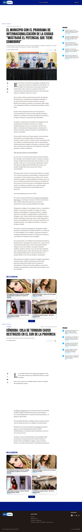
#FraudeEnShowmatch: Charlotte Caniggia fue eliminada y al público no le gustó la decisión (18, 295)
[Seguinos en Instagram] (76, 515)
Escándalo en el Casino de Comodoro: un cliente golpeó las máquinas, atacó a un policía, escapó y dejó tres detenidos (72, 50)
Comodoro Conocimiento (41, 198)
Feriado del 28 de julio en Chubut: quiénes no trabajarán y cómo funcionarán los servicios (71, 44)
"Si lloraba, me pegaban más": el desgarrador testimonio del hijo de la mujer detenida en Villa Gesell (71, 38)
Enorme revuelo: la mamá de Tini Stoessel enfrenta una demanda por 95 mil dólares (72, 357)
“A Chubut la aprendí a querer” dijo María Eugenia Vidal (43, 315)
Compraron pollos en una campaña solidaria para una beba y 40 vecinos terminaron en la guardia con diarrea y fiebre (71, 32)
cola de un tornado (37, 373)
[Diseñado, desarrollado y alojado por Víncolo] (78, 529)
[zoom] (31, 66)
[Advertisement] (41, 14)
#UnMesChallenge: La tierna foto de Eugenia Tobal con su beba (44, 294)
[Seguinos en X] (74, 515)
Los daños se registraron (20, 410)
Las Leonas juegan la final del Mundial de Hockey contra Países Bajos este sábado (71, 351)
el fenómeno (37, 427)
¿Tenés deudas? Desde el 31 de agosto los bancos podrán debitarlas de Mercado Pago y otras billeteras (71, 332)
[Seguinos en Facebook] (72, 515)
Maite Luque (17, 200)
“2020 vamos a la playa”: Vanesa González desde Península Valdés (18, 315)
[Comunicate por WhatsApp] (79, 515)
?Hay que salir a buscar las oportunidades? (25, 152)
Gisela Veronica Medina (13, 49)
